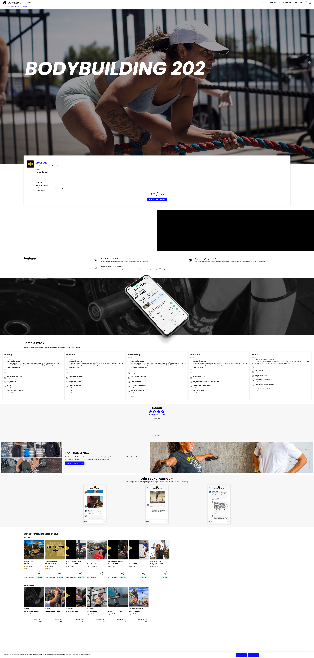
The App (263, 3)
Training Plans (287, 3)
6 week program (100, 619)
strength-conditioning (21, 6)
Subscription (39, 572)
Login (301, 3)
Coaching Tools (274, 3)
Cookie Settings (229, 655)
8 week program (38, 619)
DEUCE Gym (41, 162)
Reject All (241, 655)
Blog (295, 3)
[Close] (311, 655)
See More (38, 556)
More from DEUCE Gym (157, 414)
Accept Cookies (253, 655)
